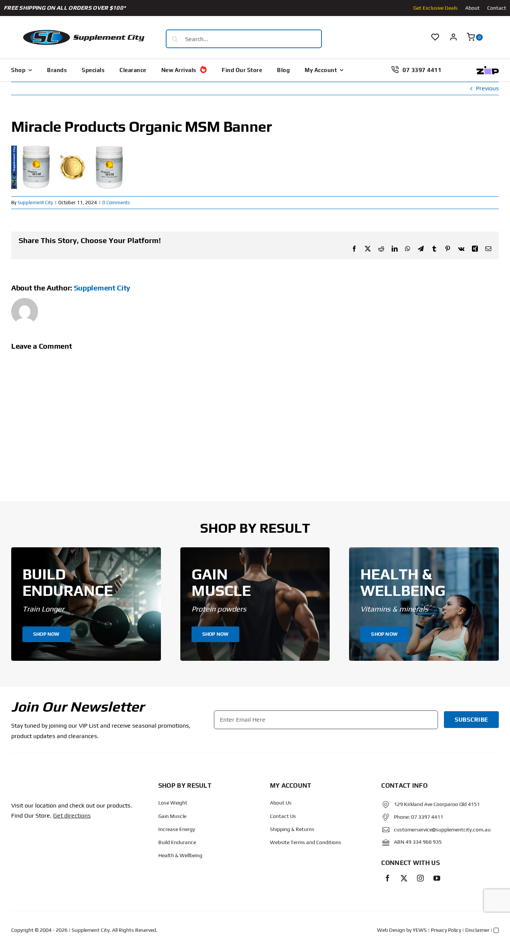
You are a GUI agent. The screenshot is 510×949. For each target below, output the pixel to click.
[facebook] (387, 878)
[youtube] (436, 878)
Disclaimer (477, 930)
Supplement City (35, 202)
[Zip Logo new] (487, 68)
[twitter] (404, 878)
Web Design (391, 930)
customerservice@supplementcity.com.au (442, 830)
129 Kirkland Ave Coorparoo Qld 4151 (437, 804)
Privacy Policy (446, 930)
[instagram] (420, 878)
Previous (487, 88)
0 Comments (116, 202)
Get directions (72, 815)
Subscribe (471, 719)
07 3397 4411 (427, 817)
